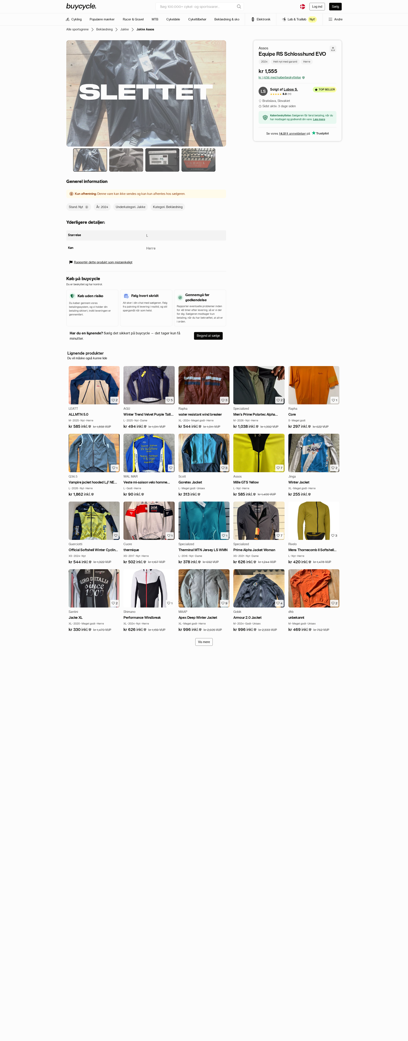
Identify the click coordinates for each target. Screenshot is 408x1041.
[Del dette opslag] (333, 49)
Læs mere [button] (319, 119)
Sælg (335, 7)
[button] (80, 427)
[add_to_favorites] (171, 468)
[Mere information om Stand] (87, 207)
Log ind (317, 7)
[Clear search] (239, 6)
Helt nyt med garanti (285, 61)
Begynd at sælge (208, 336)
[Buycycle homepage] (81, 6)
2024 (264, 61)
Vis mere (204, 642)
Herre (306, 61)
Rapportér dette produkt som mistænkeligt (103, 262)
